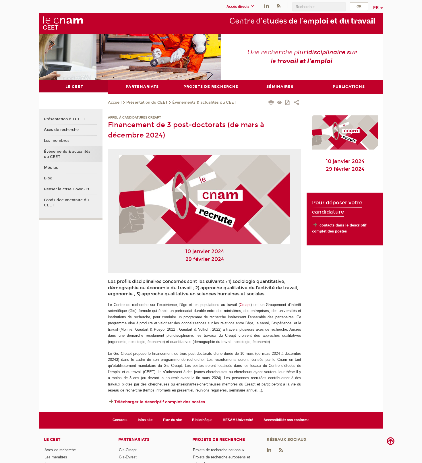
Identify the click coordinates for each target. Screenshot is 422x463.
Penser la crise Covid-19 (66, 189)
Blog (48, 178)
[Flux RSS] (278, 5)
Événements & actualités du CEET (204, 102)
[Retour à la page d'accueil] (63, 23)
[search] (319, 6)
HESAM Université (238, 420)
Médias (51, 167)
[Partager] (296, 103)
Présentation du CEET (147, 102)
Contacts (120, 420)
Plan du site (172, 420)
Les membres (56, 140)
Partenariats (134, 439)
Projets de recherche (218, 439)
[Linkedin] (266, 5)
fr (376, 7)
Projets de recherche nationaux (219, 450)
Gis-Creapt (128, 450)
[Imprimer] (271, 103)
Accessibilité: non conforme (286, 420)
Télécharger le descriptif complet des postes (159, 402)
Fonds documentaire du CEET (66, 203)
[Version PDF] (287, 103)
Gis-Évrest (128, 457)
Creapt (245, 305)
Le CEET (52, 439)
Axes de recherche (61, 129)
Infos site (145, 420)
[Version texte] (279, 103)
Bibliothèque (202, 420)
